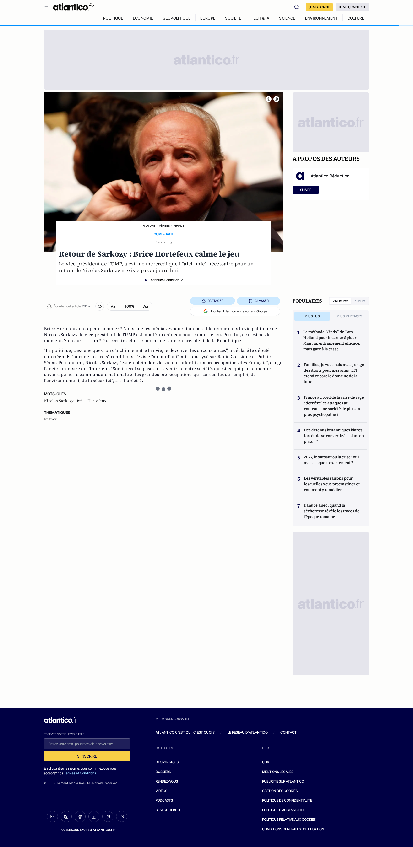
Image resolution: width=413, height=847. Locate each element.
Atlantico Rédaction (165, 280)
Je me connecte (352, 7)
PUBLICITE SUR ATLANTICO (283, 781)
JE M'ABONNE (319, 7)
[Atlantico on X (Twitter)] (66, 816)
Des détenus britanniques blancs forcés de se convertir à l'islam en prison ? (334, 436)
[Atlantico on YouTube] (121, 816)
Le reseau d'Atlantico (248, 732)
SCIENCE (287, 18)
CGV (265, 762)
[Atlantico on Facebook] (80, 816)
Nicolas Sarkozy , (60, 400)
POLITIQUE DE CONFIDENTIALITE (287, 800)
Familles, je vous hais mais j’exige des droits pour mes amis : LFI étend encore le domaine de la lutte (334, 373)
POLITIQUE (113, 18)
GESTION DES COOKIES (280, 791)
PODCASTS (164, 800)
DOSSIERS (163, 772)
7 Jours (359, 301)
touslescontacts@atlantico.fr (87, 829)
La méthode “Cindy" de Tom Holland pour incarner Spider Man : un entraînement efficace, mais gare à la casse (331, 340)
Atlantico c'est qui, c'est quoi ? (185, 732)
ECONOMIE (143, 18)
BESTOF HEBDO (168, 810)
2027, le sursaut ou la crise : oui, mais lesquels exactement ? (332, 460)
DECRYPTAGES (167, 762)
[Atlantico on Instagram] (107, 816)
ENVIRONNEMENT (321, 18)
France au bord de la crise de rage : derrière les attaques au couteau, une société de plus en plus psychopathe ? (334, 406)
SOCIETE (233, 18)
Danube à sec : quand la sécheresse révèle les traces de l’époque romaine (331, 511)
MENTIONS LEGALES (277, 772)
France (179, 225)
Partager (215, 301)
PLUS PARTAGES (349, 316)
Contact (288, 732)
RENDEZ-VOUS (167, 781)
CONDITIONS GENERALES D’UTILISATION (293, 829)
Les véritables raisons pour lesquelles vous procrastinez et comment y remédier (332, 484)
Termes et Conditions (80, 773)
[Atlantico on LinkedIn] (93, 816)
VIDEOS (161, 791)
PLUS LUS (312, 316)
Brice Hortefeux (91, 400)
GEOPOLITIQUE (176, 18)
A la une (149, 225)
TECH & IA (260, 18)
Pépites (164, 225)
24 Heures (340, 301)
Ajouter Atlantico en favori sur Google (238, 311)
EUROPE (207, 18)
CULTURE (356, 18)
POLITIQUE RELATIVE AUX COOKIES (289, 819)
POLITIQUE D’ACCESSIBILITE (283, 810)
